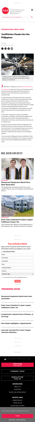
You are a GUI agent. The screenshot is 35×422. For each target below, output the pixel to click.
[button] (17, 365)
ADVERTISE (17, 389)
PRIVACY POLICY (17, 400)
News (22, 29)
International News (10, 29)
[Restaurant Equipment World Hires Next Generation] (17, 169)
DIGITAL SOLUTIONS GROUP (17, 392)
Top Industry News (9, 251)
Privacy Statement (20, 419)
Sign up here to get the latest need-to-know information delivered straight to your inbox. (16, 248)
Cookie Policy (12, 419)
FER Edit (3, 43)
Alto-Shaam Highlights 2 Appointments (16, 323)
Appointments (4, 180)
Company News (5, 217)
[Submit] (32, 17)
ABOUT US (17, 387)
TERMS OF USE (17, 403)
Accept (17, 416)
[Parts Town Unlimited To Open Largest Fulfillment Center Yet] (17, 206)
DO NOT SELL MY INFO (17, 405)
